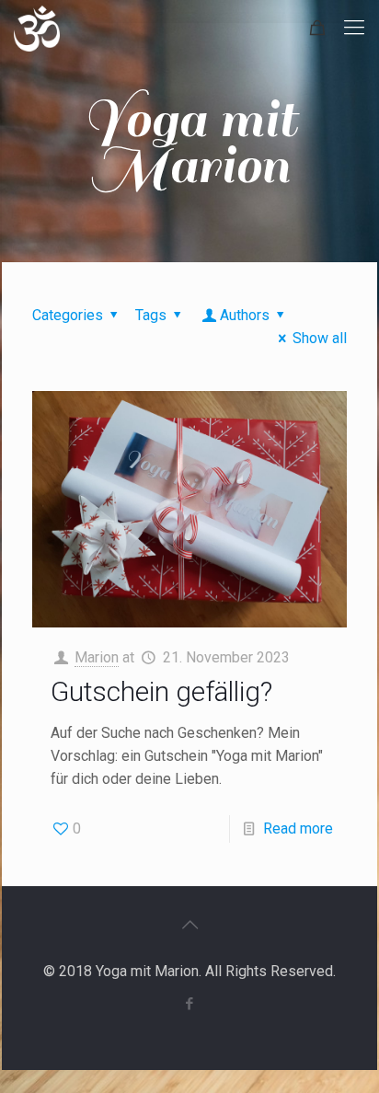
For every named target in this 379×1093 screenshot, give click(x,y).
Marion (97, 657)
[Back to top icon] (189, 924)
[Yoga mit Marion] (37, 28)
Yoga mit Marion (190, 143)
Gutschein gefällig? (161, 691)
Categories (67, 315)
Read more (298, 828)
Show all (320, 338)
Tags (151, 315)
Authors (245, 315)
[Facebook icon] (190, 1003)
